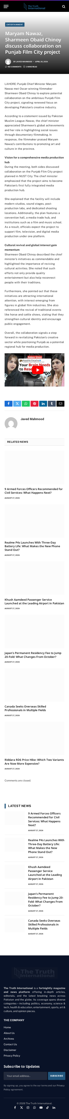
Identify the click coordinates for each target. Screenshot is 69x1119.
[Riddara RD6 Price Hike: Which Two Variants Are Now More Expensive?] (34, 738)
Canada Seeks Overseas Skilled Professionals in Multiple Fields (25, 708)
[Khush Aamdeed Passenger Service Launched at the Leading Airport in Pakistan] (34, 578)
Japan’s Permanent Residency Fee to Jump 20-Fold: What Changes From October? (33, 654)
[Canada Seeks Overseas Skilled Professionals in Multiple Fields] (34, 685)
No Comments (14, 67)
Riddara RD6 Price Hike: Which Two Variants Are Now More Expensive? (34, 761)
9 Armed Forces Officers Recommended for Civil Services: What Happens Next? (34, 490)
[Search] (63, 6)
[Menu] (6, 6)
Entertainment (15, 25)
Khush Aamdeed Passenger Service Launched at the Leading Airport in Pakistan (34, 601)
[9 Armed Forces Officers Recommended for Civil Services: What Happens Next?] (34, 467)
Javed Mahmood (24, 62)
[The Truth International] (34, 6)
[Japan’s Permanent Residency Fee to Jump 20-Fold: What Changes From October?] (34, 631)
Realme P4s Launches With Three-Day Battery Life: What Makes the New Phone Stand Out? (32, 546)
